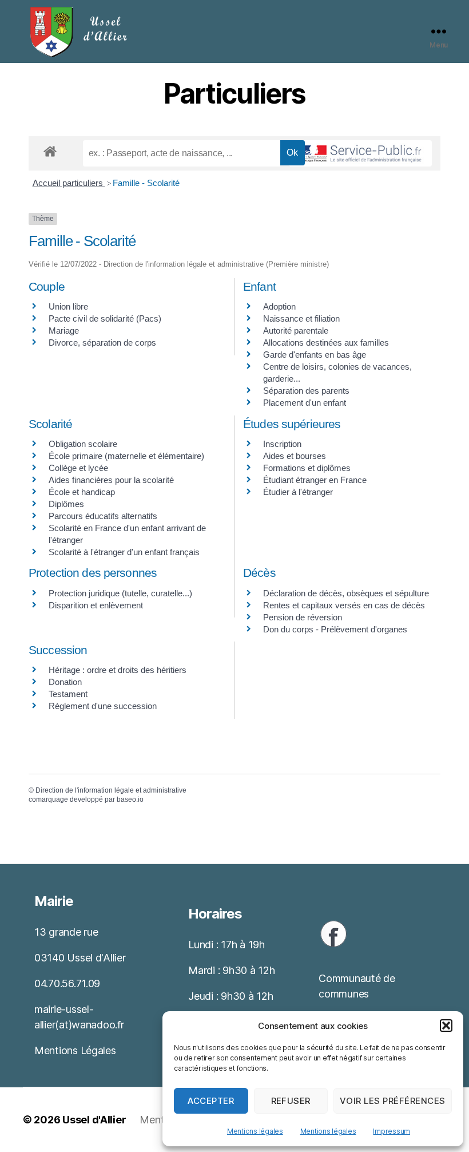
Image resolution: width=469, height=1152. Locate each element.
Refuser (291, 1100)
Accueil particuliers (69, 183)
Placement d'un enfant (304, 402)
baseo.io (130, 799)
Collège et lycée (78, 468)
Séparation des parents (306, 390)
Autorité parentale (295, 330)
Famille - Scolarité (146, 183)
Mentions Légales (75, 1050)
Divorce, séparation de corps (102, 342)
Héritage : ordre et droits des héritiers (117, 670)
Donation (65, 682)
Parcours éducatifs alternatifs (103, 516)
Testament (68, 694)
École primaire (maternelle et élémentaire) (126, 456)
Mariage (64, 330)
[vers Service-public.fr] (360, 153)
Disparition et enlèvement (96, 605)
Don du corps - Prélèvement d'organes (335, 629)
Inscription (282, 444)
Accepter (211, 1100)
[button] (446, 1025)
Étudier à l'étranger (298, 492)
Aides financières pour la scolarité (111, 480)
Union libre (68, 306)
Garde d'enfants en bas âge (314, 354)
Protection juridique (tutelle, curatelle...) (120, 593)
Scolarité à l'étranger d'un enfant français (124, 552)
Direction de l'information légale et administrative (110, 790)
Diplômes (66, 504)
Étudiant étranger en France (315, 480)
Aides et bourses (294, 456)
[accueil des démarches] (50, 149)
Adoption (279, 306)
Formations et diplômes (307, 468)
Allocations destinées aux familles (326, 342)
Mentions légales (255, 1131)
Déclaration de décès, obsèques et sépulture (346, 593)
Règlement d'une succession (103, 706)
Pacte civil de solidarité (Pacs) (105, 318)
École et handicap (82, 492)
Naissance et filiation (301, 318)
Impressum (391, 1131)
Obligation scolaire (83, 444)
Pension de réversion (302, 617)
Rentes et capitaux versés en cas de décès (344, 605)
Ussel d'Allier (94, 1120)
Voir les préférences (393, 1100)
